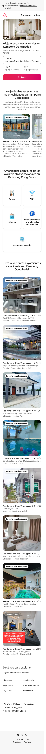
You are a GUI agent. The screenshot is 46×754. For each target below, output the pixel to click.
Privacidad (17, 742)
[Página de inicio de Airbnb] (5, 15)
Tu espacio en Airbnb (30, 15)
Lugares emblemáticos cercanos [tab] (16, 673)
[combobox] (22, 61)
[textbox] (12, 69)
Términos (27, 742)
